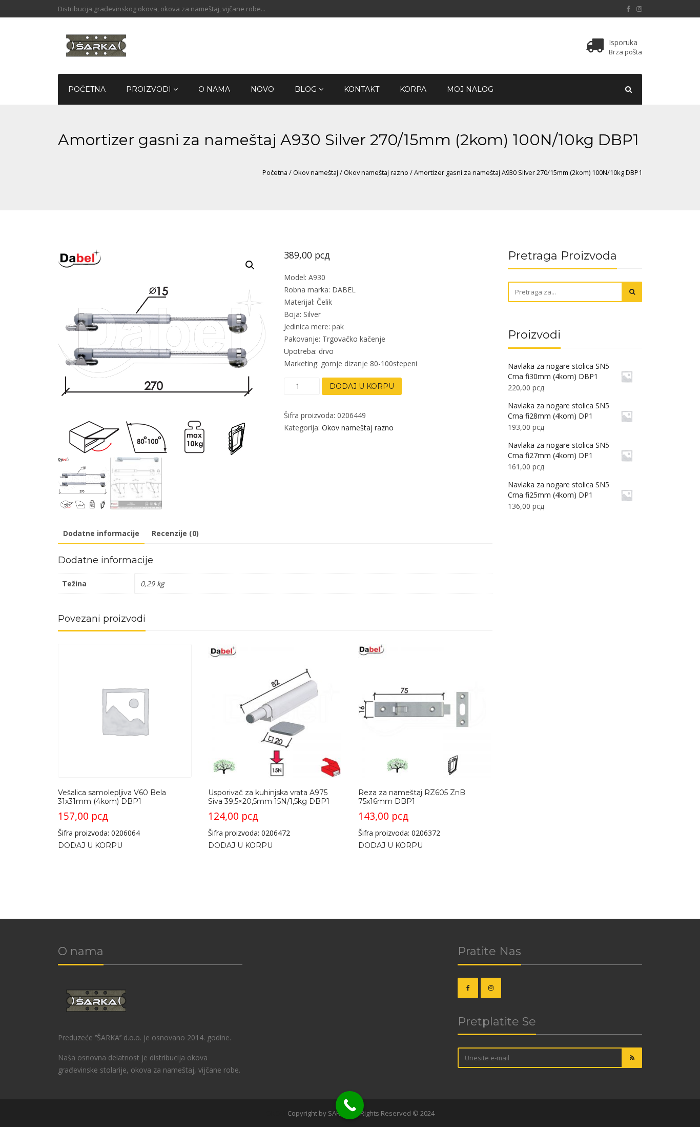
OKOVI (276, 1113)
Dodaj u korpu (362, 386)
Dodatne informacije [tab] (101, 533)
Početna (87, 89)
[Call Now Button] (350, 1105)
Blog (307, 89)
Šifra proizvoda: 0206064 (112, 813)
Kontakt (361, 89)
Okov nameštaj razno (376, 172)
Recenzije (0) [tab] (175, 533)
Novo (262, 89)
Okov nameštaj (315, 172)
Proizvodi (149, 89)
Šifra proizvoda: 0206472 (269, 813)
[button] (250, 265)
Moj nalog (470, 89)
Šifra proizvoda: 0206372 (411, 813)
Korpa (413, 89)
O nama (214, 89)
